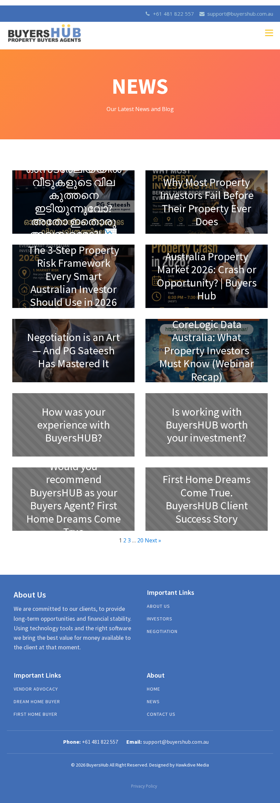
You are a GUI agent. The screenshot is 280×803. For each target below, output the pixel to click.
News (153, 702)
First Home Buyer (35, 714)
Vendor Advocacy (36, 689)
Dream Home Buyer (37, 702)
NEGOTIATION (162, 631)
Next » (153, 540)
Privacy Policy (144, 786)
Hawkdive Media (192, 765)
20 (140, 540)
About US (158, 606)
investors (159, 619)
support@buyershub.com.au (240, 13)
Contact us (161, 714)
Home (153, 689)
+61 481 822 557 (173, 13)
